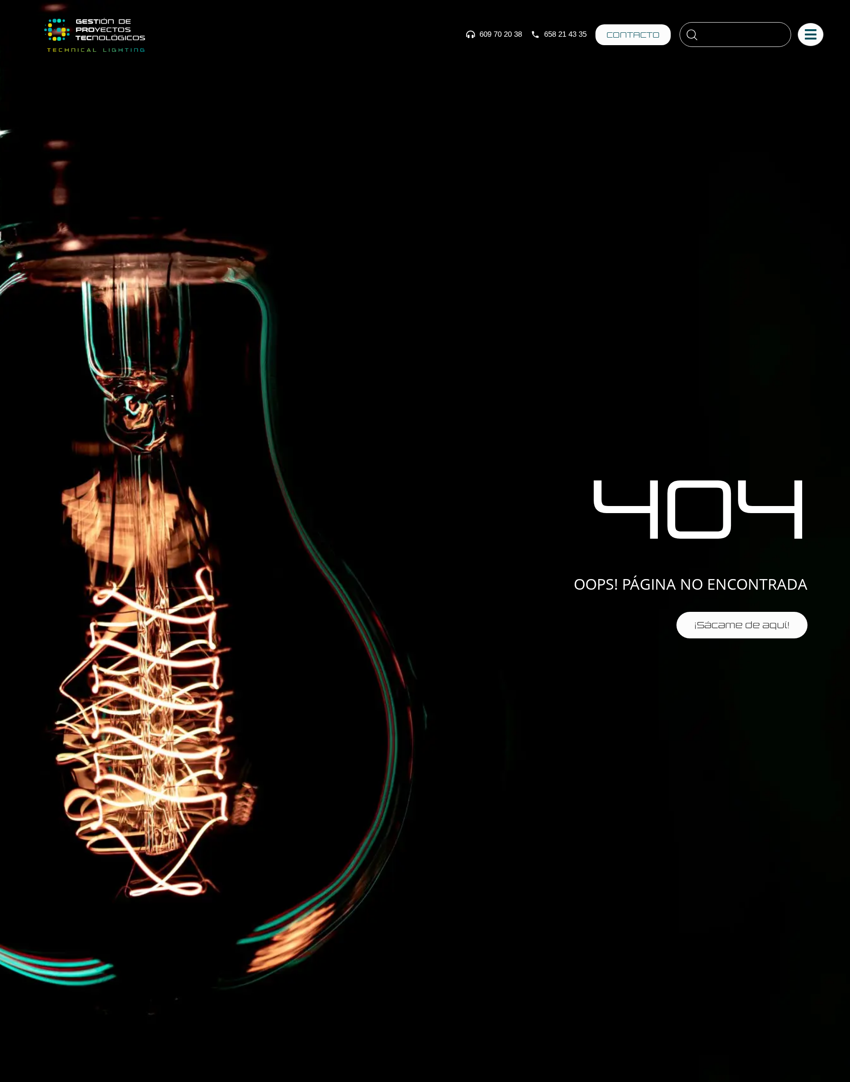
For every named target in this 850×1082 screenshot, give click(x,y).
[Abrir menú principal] (810, 34)
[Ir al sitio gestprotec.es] (94, 35)
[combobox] (735, 34)
